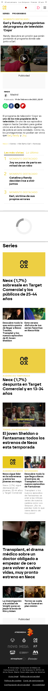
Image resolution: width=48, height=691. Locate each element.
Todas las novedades (16, 430)
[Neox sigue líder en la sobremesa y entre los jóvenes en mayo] (13, 462)
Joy (24, 135)
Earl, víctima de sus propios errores (22, 197)
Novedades (31, 471)
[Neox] (12, 8)
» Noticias (36, 144)
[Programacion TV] (32, 7)
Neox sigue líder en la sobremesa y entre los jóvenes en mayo (12, 478)
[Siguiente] (46, 2)
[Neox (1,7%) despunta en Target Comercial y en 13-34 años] (24, 361)
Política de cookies (12, 681)
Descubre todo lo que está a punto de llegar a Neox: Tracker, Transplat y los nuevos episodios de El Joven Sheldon (13, 332)
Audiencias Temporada (16, 376)
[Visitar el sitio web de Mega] (24, 646)
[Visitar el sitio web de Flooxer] (32, 659)
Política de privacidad (30, 676)
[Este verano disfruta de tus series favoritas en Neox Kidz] (35, 314)
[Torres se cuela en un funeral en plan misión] (35, 592)
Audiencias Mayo (13, 471)
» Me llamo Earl (24, 144)
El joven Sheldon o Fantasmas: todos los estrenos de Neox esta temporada (24, 440)
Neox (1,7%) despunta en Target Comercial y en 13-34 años (23, 386)
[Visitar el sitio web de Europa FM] (24, 653)
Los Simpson (23, 2)
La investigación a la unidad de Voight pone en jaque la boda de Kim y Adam (12, 606)
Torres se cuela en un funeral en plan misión (33, 603)
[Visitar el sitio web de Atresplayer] (18, 659)
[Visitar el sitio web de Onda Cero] (12, 653)
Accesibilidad (38, 685)
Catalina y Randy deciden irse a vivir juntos (22, 180)
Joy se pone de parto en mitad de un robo (25, 164)
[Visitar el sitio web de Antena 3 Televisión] (12, 640)
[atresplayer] (38, 7)
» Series (12, 144)
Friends (34, 2)
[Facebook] (5, 95)
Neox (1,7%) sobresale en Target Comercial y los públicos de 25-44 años (22, 289)
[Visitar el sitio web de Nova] (12, 646)
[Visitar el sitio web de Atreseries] (35, 646)
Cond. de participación (33, 681)
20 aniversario (11, 2)
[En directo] (26, 7)
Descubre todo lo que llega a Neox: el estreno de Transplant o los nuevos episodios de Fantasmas (35, 480)
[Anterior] (2, 2)
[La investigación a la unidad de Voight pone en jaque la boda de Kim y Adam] (13, 592)
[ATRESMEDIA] (24, 632)
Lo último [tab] (32, 152)
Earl (9, 135)
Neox (5, 144)
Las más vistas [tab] (14, 152)
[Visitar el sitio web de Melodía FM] (35, 653)
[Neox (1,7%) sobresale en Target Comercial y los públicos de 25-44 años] (24, 264)
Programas (19, 13)
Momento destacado (23, 159)
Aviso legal (13, 676)
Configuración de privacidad (17, 685)
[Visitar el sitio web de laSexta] (24, 640)
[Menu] (45, 7)
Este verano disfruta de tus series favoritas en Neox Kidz (34, 327)
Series (6, 13)
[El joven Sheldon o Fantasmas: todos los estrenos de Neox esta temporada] (24, 415)
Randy (15, 135)
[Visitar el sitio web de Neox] (35, 640)
